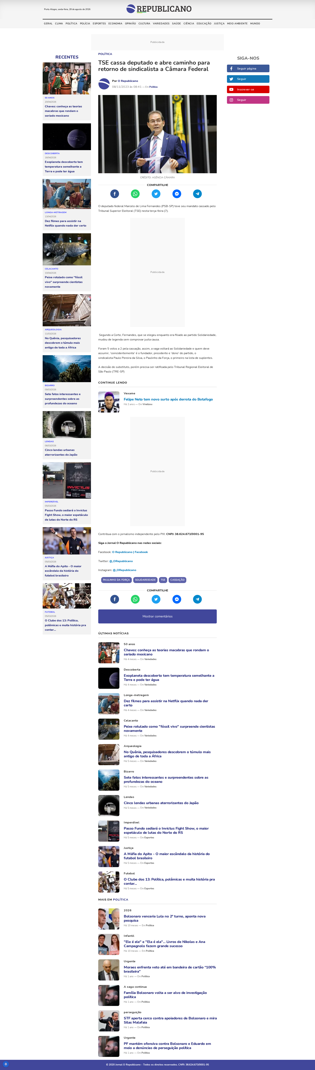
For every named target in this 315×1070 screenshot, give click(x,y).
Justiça (219, 23)
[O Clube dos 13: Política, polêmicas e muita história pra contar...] (67, 596)
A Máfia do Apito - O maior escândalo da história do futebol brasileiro (63, 571)
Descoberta (52, 153)
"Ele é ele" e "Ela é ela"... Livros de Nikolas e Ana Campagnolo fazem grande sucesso (164, 944)
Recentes (66, 57)
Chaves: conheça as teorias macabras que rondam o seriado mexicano (63, 111)
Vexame (129, 393)
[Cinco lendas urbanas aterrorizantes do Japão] (67, 424)
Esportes (99, 23)
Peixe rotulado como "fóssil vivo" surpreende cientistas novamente (64, 282)
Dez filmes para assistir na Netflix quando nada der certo (65, 223)
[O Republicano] (104, 84)
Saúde (176, 23)
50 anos (50, 97)
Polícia (85, 23)
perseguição (132, 1012)
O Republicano (128, 81)
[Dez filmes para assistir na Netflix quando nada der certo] (67, 194)
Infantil (129, 936)
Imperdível (51, 501)
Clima (59, 23)
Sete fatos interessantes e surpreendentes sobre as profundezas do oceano (63, 398)
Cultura (144, 23)
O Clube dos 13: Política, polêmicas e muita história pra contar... (65, 625)
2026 (127, 910)
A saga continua (135, 987)
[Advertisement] (157, 272)
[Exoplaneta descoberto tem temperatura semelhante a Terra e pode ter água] (67, 136)
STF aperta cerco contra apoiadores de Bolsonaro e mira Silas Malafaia (170, 1020)
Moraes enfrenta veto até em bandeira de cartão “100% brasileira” (170, 969)
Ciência (189, 23)
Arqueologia (53, 329)
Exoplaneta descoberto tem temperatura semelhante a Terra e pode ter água (64, 166)
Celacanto (51, 268)
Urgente (130, 961)
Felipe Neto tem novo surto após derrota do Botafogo (168, 399)
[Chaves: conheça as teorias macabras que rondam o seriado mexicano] (67, 78)
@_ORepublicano (121, 561)
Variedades (161, 23)
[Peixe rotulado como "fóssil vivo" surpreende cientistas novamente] (67, 249)
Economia (115, 23)
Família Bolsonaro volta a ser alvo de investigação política (165, 995)
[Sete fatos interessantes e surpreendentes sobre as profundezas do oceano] (67, 369)
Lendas (49, 441)
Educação (204, 23)
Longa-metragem (56, 212)
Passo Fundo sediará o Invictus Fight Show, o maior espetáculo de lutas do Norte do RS (66, 515)
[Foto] (108, 402)
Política (71, 23)
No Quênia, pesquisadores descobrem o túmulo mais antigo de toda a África (63, 343)
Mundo (255, 23)
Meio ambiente (237, 23)
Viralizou (147, 404)
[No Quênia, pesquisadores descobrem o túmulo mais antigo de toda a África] (67, 310)
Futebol (50, 612)
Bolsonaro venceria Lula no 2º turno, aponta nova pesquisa (164, 918)
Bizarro (50, 385)
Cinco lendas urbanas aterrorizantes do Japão (61, 452)
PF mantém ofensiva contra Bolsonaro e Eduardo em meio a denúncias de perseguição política (167, 1046)
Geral (48, 23)
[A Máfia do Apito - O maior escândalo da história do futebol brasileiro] (67, 540)
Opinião (130, 23)
